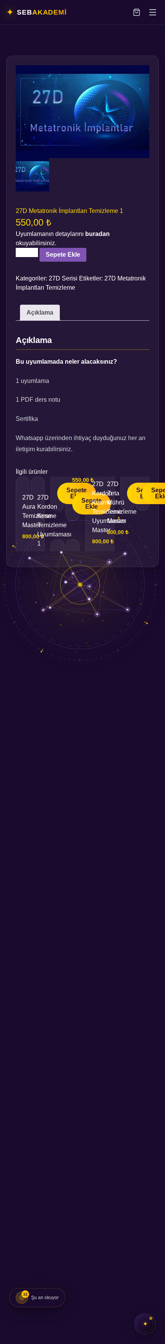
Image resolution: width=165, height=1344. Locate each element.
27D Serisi (63, 278)
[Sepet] (136, 12)
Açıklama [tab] (39, 312)
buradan (97, 234)
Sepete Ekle (63, 254)
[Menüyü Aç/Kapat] (153, 12)
